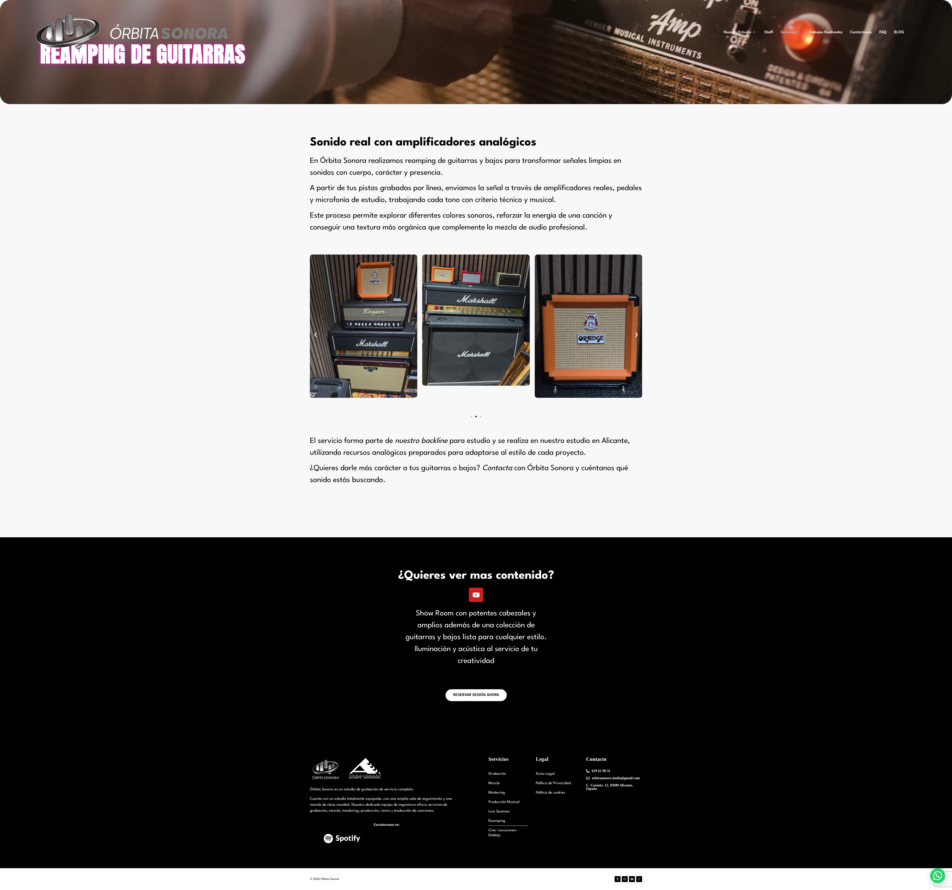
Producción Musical (503, 802)
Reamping (496, 821)
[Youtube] (476, 595)
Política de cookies (550, 793)
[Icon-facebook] (618, 879)
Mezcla (494, 783)
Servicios (788, 32)
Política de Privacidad (553, 783)
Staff (768, 32)
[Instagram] (625, 879)
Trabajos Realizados (826, 32)
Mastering (496, 793)
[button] (315, 335)
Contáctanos (861, 32)
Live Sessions (498, 811)
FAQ (883, 32)
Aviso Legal (545, 774)
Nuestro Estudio (737, 32)
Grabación (497, 774)
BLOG (899, 32)
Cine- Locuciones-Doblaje (502, 833)
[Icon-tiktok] (639, 879)
